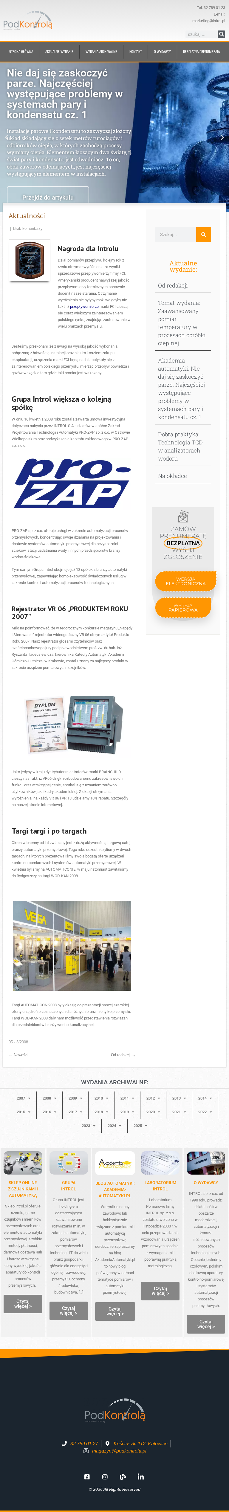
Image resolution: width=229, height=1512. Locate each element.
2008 (47, 1098)
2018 (99, 1112)
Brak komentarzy (28, 228)
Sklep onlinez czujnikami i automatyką (23, 1189)
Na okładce (172, 475)
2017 (73, 1112)
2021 (176, 1112)
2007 (21, 1098)
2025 (138, 1125)
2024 (112, 1125)
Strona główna (21, 51)
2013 (176, 1098)
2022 (202, 1112)
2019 (124, 1112)
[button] (6, 137)
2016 (47, 1112)
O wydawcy (162, 51)
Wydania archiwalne (101, 51)
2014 (202, 1098)
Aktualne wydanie (59, 51)
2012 (150, 1098)
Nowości (18, 1055)
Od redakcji (123, 1055)
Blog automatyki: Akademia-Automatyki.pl (115, 1189)
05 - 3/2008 (18, 1042)
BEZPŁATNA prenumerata (201, 51)
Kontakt (135, 51)
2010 (99, 1098)
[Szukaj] (221, 34)
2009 (73, 1098)
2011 (124, 1098)
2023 (86, 1125)
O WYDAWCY (206, 1182)
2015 (21, 1112)
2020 (150, 1112)
